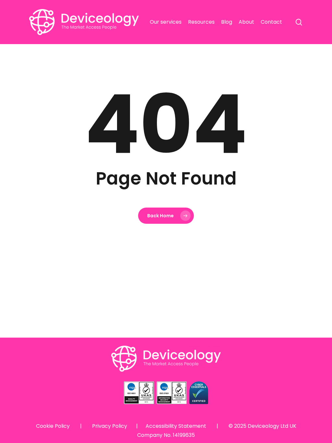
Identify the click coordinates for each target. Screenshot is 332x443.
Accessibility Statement (176, 426)
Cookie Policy (53, 426)
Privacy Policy (109, 426)
